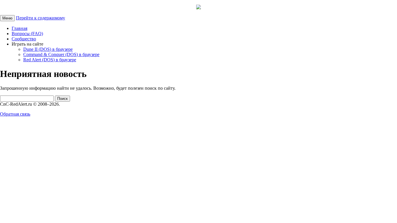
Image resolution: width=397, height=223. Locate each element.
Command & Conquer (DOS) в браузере (61, 54)
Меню (7, 18)
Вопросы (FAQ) (27, 33)
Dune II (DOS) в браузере (48, 49)
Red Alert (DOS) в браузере (49, 59)
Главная (19, 28)
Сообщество (24, 38)
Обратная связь (15, 114)
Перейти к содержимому (40, 17)
